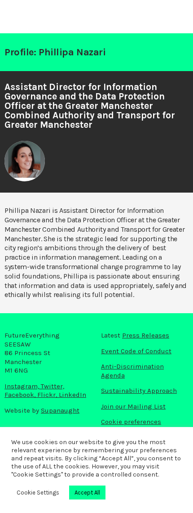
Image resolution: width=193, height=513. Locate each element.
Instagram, (22, 386)
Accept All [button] (87, 492)
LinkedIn (72, 395)
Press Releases (145, 335)
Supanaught (60, 410)
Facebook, (20, 395)
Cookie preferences (131, 422)
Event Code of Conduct (136, 351)
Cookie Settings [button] (38, 492)
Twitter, (52, 386)
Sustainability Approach (139, 391)
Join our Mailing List (133, 406)
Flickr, (48, 395)
